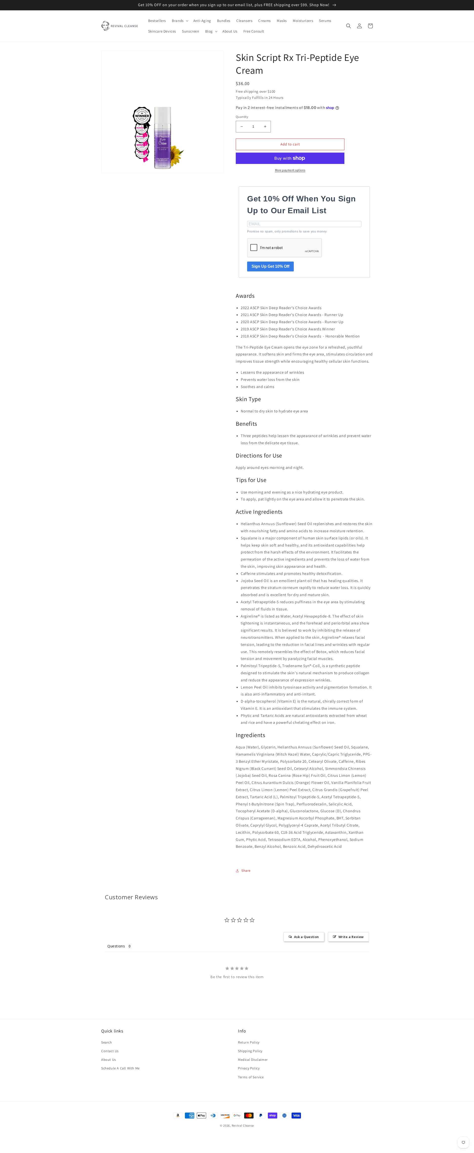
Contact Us (110, 1051)
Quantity (242, 117)
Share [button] (246, 870)
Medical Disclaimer (253, 1059)
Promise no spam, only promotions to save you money (287, 231)
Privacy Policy (248, 1068)
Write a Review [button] (351, 937)
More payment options (290, 170)
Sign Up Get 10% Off (270, 266)
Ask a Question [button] (306, 937)
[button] (179, 20)
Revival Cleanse (243, 1125)
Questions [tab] (116, 946)
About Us (108, 1059)
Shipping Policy (250, 1051)
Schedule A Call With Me (120, 1068)
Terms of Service (251, 1077)
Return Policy (248, 1042)
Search (106, 1042)
